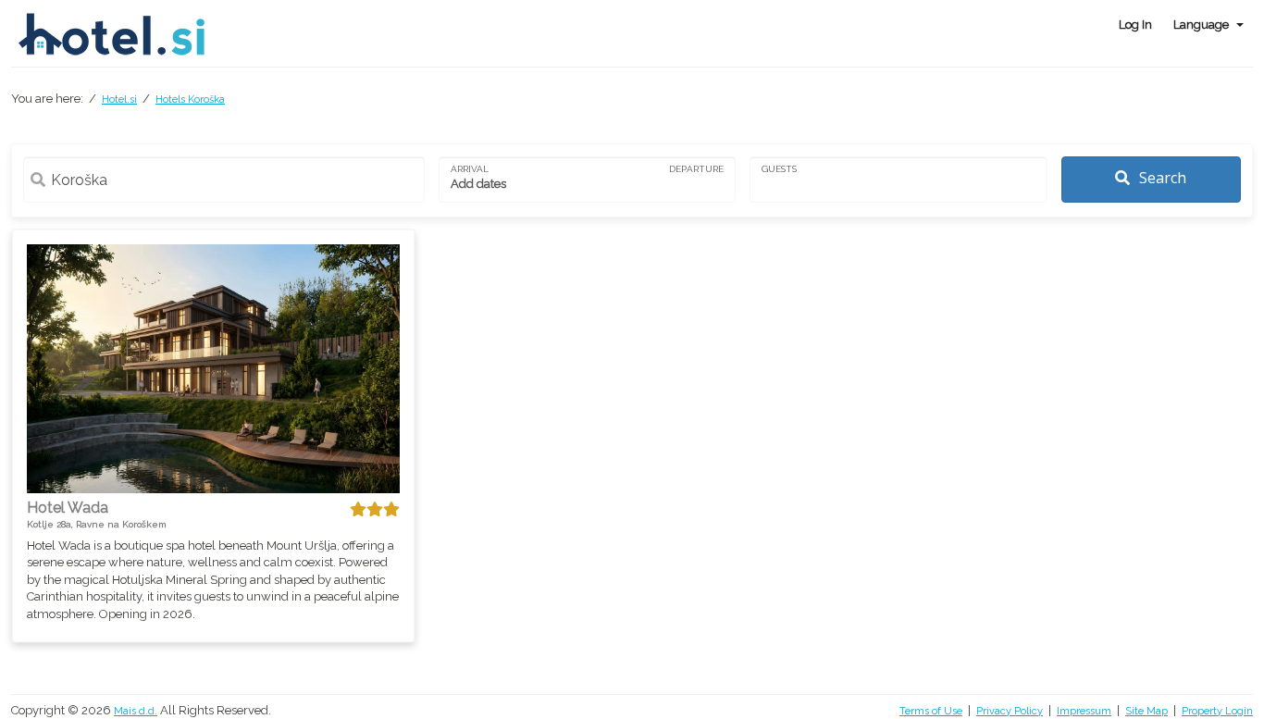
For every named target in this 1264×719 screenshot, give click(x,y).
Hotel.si (119, 99)
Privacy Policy (1009, 711)
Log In (1135, 24)
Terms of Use (930, 711)
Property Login (1217, 711)
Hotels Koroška (190, 99)
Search (1160, 177)
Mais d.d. (135, 711)
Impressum (1084, 711)
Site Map (1146, 711)
